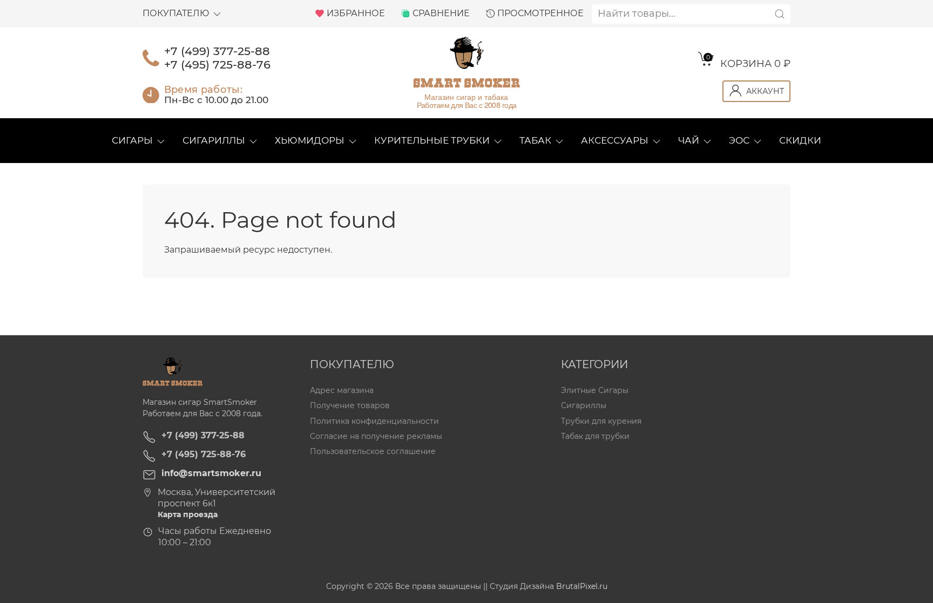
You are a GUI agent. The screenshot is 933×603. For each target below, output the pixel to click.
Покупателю (176, 13)
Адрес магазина (342, 390)
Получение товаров (350, 406)
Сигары (132, 140)
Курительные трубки (432, 140)
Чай (688, 140)
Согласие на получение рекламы (376, 436)
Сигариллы (213, 140)
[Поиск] (779, 14)
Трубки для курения (601, 421)
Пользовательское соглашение (373, 451)
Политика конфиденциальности (374, 421)
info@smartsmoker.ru (211, 473)
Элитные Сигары (594, 390)
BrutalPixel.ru (581, 586)
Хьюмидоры (309, 140)
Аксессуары (614, 140)
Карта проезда (188, 514)
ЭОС (739, 140)
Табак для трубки (595, 436)
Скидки (800, 140)
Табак (535, 140)
